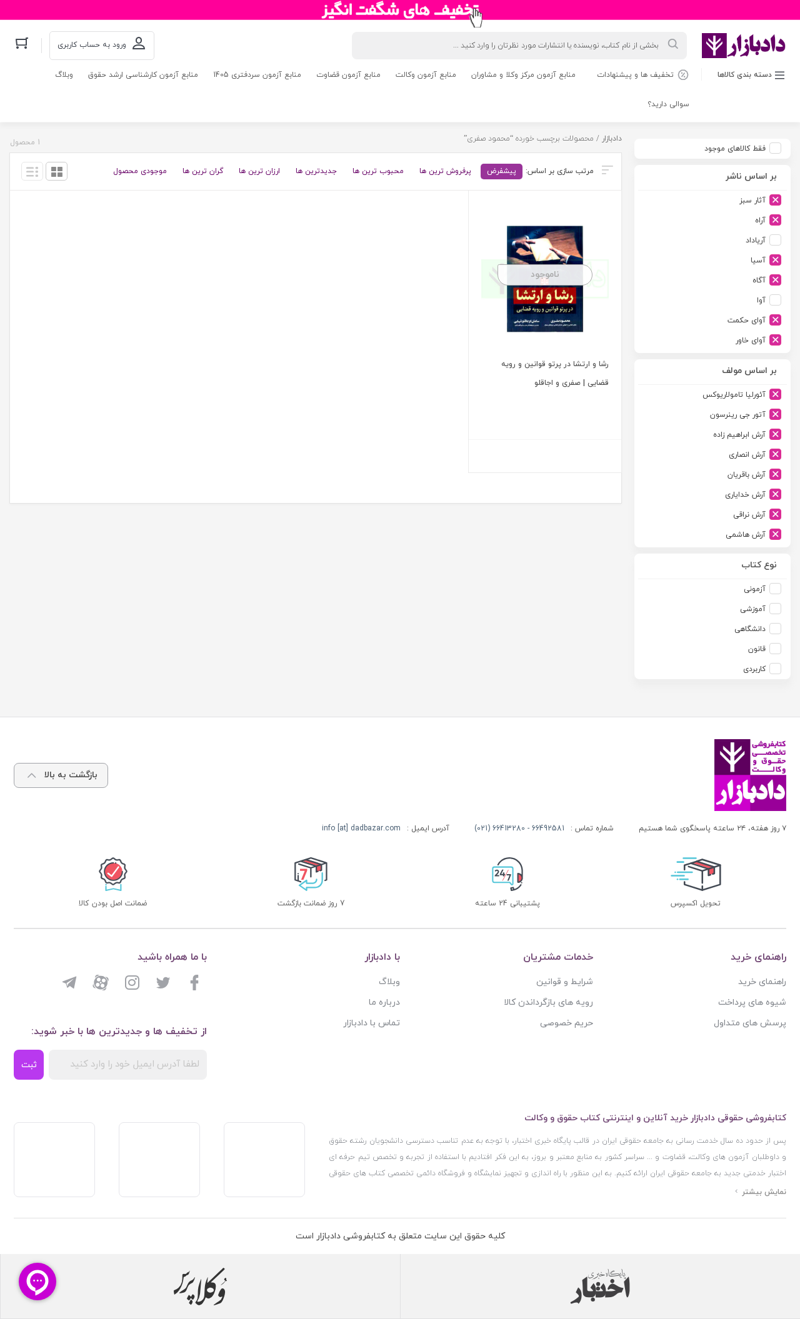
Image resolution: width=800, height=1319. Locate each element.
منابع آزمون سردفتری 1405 (257, 75)
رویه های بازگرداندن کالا (548, 1002)
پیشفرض (501, 171)
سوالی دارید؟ (668, 104)
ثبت (29, 1065)
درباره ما (384, 1002)
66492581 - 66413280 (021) (519, 829)
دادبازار (612, 139)
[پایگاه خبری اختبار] (600, 1286)
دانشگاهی (750, 629)
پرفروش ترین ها (445, 171)
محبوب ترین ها (378, 171)
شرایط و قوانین (564, 982)
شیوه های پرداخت (752, 1002)
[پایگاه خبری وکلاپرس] (200, 1286)
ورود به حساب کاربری (92, 45)
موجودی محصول (140, 171)
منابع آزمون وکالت (426, 75)
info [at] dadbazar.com (361, 829)
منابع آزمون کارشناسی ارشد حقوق (143, 75)
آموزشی (753, 609)
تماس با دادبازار (371, 1023)
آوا (761, 301)
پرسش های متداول (750, 1023)
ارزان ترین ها (259, 171)
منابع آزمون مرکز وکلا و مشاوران (523, 75)
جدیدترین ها (316, 171)
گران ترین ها (202, 171)
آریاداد (756, 241)
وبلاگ (64, 75)
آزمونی (755, 589)
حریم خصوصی (566, 1023)
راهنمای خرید (762, 982)
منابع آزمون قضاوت (348, 75)
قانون (757, 649)
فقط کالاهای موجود (735, 149)
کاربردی (754, 669)
